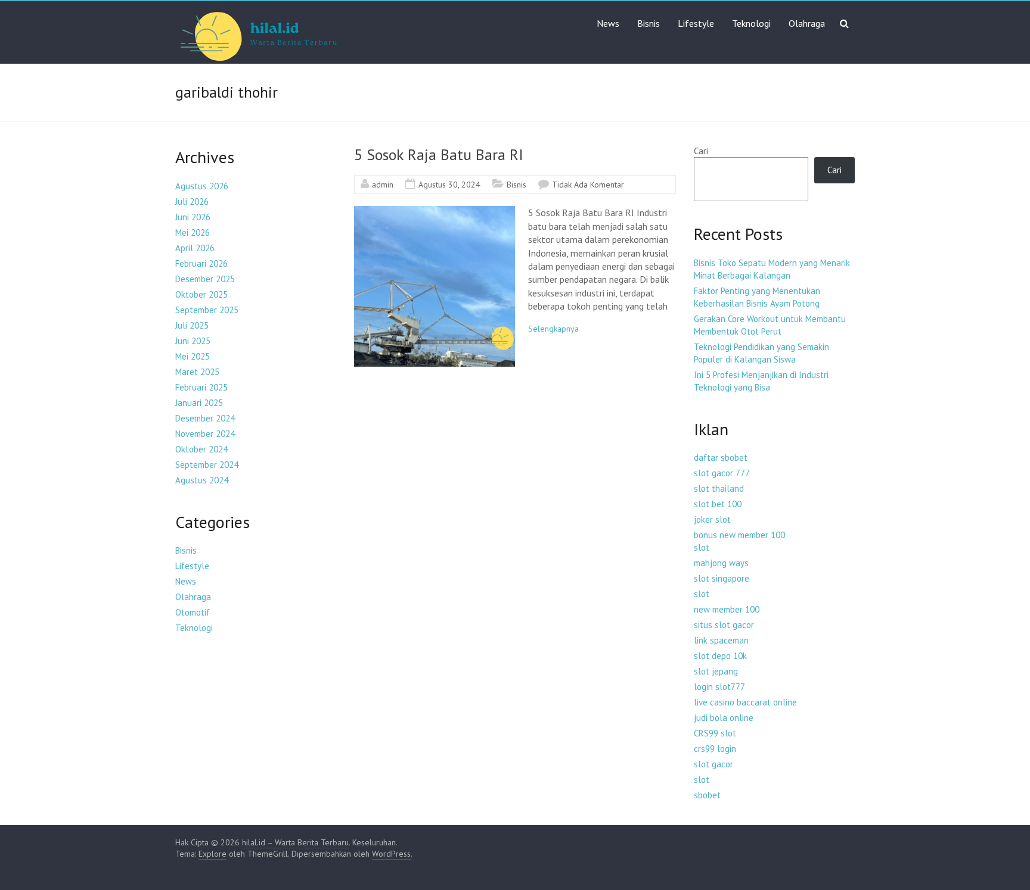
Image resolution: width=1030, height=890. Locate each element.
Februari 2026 (201, 263)
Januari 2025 (199, 402)
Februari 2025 (201, 387)
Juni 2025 (192, 340)
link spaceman (721, 640)
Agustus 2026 (201, 186)
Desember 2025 (205, 279)
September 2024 (206, 464)
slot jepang (716, 671)
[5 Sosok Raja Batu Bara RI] (434, 212)
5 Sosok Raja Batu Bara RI (438, 154)
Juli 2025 (192, 325)
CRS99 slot (715, 733)
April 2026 (195, 248)
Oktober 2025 (201, 294)
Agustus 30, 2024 (449, 184)
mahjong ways (721, 563)
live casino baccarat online (745, 702)
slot (701, 547)
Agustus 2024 (201, 480)
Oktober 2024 (201, 449)
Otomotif (192, 612)
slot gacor (713, 764)
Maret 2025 (197, 371)
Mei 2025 (192, 356)
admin (382, 184)
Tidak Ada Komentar (588, 184)
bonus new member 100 (739, 535)
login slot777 (719, 686)
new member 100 (726, 609)
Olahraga (807, 23)
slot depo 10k (720, 655)
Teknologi (751, 23)
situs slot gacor (724, 624)
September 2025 (206, 310)
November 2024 (205, 433)
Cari (701, 151)
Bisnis (648, 23)
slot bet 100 (718, 504)
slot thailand (719, 488)
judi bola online (723, 717)
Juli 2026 (192, 201)
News (608, 23)
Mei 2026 (192, 232)
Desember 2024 (205, 418)
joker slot (712, 519)
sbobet (707, 795)
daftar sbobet (720, 457)
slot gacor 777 (722, 473)
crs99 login (715, 748)
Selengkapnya (553, 328)
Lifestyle (696, 23)
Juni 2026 (192, 217)
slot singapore (721, 578)
